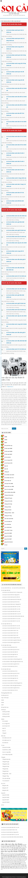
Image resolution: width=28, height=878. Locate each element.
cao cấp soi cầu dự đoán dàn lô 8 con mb (11, 628)
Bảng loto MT (5, 788)
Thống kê (6, 471)
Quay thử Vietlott (8, 542)
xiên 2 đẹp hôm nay (5, 416)
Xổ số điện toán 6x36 (9, 474)
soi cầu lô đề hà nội (8, 864)
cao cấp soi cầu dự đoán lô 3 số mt (9, 656)
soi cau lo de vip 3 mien (8, 859)
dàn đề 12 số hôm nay (7, 853)
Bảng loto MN (5, 790)
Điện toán (3, 735)
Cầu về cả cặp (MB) (8, 489)
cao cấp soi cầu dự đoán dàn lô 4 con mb (11, 621)
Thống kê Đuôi (7, 509)
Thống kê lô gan (8, 498)
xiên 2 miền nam (6, 421)
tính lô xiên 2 (23, 407)
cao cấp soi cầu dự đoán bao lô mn (9, 671)
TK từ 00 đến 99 (8, 521)
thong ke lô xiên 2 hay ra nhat (9, 406)
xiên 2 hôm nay (6, 417)
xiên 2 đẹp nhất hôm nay (15, 416)
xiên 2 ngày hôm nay (22, 421)
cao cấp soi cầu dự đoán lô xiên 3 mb (10, 632)
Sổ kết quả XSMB (8, 448)
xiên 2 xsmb (17, 422)
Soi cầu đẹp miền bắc (7, 389)
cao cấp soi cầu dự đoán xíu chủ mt (9, 666)
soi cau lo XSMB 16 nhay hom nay (8, 860)
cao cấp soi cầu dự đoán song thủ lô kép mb (11, 640)
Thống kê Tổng (8, 515)
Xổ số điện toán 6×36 (6, 737)
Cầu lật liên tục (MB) (9, 486)
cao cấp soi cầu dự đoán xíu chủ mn (10, 690)
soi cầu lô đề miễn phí (5, 866)
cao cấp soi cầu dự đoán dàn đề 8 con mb (11, 611)
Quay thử (3, 793)
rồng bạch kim (16, 855)
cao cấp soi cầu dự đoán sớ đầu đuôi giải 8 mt (12, 659)
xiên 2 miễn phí (14, 421)
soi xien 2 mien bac (22, 396)
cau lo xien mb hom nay (15, 390)
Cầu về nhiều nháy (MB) (9, 492)
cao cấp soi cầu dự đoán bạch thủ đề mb (11, 597)
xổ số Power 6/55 (8, 463)
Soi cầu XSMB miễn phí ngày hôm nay (14, 866)
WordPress (23, 876)
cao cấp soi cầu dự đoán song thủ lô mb (10, 642)
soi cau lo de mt (18, 858)
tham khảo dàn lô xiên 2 (7, 399)
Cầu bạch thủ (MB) (8, 483)
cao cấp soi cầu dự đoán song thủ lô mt (10, 664)
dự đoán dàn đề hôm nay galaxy (16, 853)
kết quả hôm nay (8, 445)
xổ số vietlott (7, 457)
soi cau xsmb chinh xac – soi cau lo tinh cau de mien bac (14, 13)
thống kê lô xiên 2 (13, 404)
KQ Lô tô (3, 783)
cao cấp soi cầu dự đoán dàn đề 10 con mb (11, 613)
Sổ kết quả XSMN (8, 451)
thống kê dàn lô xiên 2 (14, 401)
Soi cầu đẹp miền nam (6, 669)
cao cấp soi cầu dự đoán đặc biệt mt (10, 652)
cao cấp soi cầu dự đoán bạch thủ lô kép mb (11, 599)
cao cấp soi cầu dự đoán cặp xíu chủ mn (10, 673)
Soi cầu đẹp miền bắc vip (17, 389)
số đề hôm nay (17, 868)
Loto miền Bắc (7, 524)
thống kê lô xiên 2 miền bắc (7, 407)
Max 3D (6, 466)
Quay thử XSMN (8, 536)
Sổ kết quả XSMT (8, 454)
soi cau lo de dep (10, 856)
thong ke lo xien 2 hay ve (21, 406)
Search (14, 428)
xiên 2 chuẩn (8, 414)
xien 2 (12, 412)
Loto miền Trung (8, 530)
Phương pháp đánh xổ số (6, 692)
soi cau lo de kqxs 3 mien (9, 858)
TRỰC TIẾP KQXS (5, 697)
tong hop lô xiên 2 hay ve (6, 409)
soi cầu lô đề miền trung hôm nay (19, 864)
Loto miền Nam (8, 527)
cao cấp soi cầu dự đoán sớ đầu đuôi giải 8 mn (12, 683)
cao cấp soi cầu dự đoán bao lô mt (9, 647)
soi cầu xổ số (21, 867)
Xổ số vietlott (5, 721)
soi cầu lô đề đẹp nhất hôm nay (16, 866)
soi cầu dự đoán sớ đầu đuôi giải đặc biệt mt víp (12, 661)
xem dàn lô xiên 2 (16, 409)
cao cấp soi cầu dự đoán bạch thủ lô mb (10, 601)
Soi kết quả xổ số (4, 695)
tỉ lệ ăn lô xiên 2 (16, 407)
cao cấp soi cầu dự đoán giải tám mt (10, 654)
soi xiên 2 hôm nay (13, 396)
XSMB (5, 436)
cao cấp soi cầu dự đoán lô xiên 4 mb (10, 635)
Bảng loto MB (5, 785)
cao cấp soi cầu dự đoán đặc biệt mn (10, 675)
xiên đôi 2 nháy (10, 424)
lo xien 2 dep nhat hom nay (17, 392)
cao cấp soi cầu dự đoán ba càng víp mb (10, 594)
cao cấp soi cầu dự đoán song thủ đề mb (11, 637)
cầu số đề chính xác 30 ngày (8, 848)
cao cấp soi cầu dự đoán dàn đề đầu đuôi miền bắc (13, 616)
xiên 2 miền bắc (13, 419)
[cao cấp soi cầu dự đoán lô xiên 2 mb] (14, 366)
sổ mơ (2, 805)
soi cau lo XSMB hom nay (20, 860)
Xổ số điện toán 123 (8, 477)
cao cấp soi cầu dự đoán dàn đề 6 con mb (11, 609)
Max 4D (6, 468)
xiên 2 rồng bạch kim (5, 422)
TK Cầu (2, 745)
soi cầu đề (12, 868)
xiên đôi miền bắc (18, 424)
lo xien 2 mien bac (10, 394)
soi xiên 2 (7, 396)
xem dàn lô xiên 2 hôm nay (15, 411)
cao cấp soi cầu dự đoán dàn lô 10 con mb (11, 618)
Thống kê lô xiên (8, 501)
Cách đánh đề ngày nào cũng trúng (12, 847)
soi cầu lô (11, 862)
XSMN (5, 439)
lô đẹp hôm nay (13, 854)
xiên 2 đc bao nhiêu (22, 414)
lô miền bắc (8, 392)
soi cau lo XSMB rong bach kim (16, 861)
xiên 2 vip (12, 422)
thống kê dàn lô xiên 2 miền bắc (12, 402)
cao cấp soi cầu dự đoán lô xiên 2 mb (12, 378)
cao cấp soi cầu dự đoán (11, 844)
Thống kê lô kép (8, 504)
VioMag (6, 876)
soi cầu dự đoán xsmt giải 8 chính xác (16, 303)
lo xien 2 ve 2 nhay (18, 394)
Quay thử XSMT (8, 539)
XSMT (5, 442)
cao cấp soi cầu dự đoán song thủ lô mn (10, 687)
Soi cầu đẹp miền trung (6, 645)
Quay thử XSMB (8, 533)
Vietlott (2, 719)
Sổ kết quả (3, 709)
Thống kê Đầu (7, 506)
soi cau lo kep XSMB (17, 859)
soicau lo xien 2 (4, 397)
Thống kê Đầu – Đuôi (9, 512)
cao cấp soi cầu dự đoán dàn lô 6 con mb (11, 625)
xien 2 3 (15, 412)
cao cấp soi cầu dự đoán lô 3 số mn (9, 680)
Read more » (10, 386)
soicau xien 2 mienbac (13, 397)
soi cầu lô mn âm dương (17, 862)
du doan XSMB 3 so (13, 852)
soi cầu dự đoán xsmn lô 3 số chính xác (16, 276)
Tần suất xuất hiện (8, 518)
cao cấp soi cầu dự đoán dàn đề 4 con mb (11, 606)
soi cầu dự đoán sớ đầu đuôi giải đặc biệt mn (11, 685)
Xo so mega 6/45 (8, 460)
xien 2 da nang (15, 414)
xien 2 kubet (12, 417)
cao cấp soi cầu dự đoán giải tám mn (10, 678)
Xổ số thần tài (7, 480)
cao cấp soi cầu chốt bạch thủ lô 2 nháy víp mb (12, 592)
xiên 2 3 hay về (21, 412)
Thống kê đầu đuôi (8, 495)
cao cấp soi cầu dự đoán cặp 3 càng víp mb (11, 604)
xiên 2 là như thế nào (19, 417)
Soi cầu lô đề (16, 864)
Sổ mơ (5, 544)
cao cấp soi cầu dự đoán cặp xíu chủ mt (10, 649)
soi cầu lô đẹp (9, 863)
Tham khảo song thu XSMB (19, 399)
